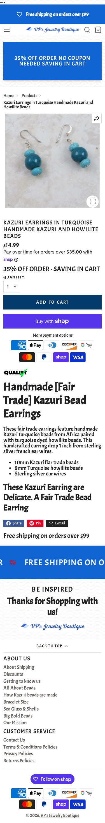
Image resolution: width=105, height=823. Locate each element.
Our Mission (15, 722)
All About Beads (19, 688)
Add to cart (52, 302)
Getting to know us (22, 681)
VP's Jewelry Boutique (60, 815)
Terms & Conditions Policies (30, 747)
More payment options (53, 335)
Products (29, 95)
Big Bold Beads (17, 716)
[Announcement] (52, 14)
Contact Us (14, 740)
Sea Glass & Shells (21, 709)
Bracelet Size (16, 702)
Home (8, 95)
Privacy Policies (18, 753)
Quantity (14, 277)
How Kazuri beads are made (30, 695)
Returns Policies (18, 760)
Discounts (13, 674)
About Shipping (18, 667)
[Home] (53, 29)
